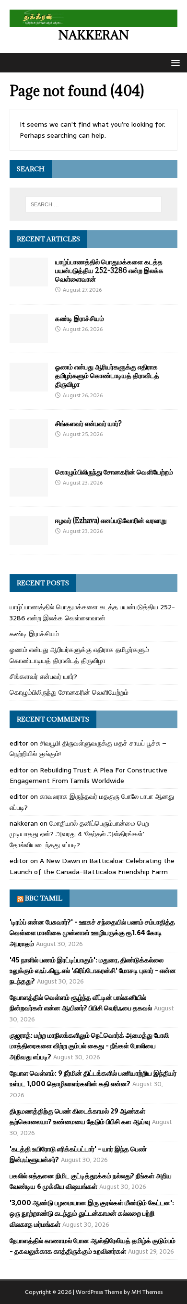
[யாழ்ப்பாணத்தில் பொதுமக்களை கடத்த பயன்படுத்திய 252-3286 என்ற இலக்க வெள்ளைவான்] (29, 281)
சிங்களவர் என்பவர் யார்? (88, 423)
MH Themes (147, 1292)
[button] (174, 62)
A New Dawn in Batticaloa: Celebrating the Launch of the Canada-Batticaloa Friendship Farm (92, 866)
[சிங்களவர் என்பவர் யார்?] (29, 443)
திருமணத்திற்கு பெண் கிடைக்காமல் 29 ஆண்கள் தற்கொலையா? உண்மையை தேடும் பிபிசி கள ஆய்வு (80, 1116)
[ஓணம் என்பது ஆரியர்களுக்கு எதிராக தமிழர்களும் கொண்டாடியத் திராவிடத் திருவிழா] (29, 386)
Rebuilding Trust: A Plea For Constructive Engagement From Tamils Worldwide (88, 775)
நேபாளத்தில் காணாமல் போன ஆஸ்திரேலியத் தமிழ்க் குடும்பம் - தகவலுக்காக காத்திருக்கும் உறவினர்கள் (92, 1246)
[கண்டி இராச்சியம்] (29, 337)
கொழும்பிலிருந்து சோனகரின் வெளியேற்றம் (114, 471)
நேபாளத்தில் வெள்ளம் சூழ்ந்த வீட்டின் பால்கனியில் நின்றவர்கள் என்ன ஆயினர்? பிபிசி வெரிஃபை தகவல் (81, 1002)
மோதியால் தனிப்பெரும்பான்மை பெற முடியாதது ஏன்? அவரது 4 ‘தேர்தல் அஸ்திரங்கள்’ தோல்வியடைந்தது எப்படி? (79, 834)
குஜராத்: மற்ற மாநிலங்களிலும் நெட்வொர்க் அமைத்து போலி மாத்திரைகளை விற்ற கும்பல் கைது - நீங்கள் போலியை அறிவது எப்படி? (89, 1046)
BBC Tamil (43, 898)
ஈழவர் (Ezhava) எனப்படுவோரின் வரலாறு (111, 520)
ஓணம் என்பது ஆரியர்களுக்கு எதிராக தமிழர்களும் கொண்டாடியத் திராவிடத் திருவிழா (107, 375)
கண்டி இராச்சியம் (79, 318)
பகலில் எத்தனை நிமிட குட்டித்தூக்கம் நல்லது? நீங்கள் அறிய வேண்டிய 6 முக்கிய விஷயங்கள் (91, 1181)
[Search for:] (93, 204)
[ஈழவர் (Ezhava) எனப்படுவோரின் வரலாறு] (29, 539)
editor (19, 743)
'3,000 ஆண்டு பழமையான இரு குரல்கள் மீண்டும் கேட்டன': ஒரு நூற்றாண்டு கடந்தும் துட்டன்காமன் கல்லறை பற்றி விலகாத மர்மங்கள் (92, 1213)
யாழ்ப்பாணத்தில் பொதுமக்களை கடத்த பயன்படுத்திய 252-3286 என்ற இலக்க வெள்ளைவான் (109, 270)
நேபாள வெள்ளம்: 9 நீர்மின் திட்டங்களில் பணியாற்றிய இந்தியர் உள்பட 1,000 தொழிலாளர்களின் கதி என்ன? (93, 1078)
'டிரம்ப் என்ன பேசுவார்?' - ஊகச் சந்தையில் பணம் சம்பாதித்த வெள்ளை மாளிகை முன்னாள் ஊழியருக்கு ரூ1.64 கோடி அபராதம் (92, 933)
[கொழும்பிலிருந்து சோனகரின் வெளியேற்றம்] (29, 491)
